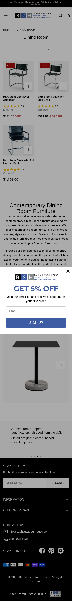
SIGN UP (36, 323)
